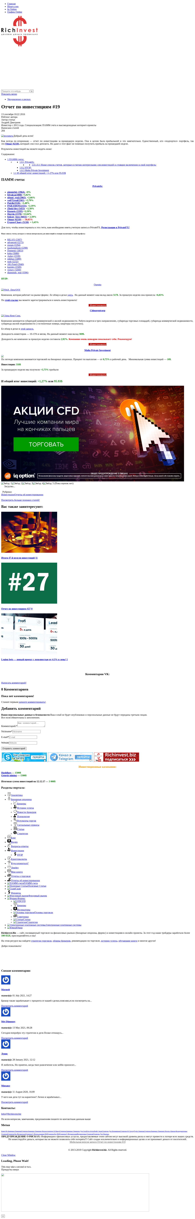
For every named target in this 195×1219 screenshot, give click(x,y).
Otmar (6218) (12, 143)
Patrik (10, 203)
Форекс (21, 898)
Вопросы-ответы (19, 846)
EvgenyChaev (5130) (18, 222)
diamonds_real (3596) (17, 272)
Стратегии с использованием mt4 (36, 1134)
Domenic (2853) (15, 250)
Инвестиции (7, 494)
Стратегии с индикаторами (68, 1134)
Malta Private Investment (34, 170)
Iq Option (12, 9)
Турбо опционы (139, 1131)
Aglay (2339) (13, 256)
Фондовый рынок (37, 895)
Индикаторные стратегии (85, 1134)
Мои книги (17, 872)
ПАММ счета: (15, 159)
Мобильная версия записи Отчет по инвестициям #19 (98, 1142)
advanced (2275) (15, 242)
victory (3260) (14, 270)
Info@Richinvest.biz (11, 1114)
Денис (4, 1053)
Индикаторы (23, 909)
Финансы (16, 893)
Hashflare (6, 772)
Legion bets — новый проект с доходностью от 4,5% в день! (33, 659)
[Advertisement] (92, 68)
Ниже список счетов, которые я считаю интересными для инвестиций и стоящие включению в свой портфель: (94, 165)
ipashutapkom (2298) (17, 248)
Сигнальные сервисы (28, 825)
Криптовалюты (19, 859)
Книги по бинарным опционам (11, 1131)
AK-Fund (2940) (15, 264)
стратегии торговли (41, 941)
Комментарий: (9, 726)
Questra (97, 284)
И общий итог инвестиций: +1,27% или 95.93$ (39, 173)
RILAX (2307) (14, 239)
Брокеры (21, 803)
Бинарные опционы (21, 799)
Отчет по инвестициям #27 (16, 608)
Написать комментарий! (13, 683)
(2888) (19, 195)
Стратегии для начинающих (111, 1131)
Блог (13, 837)
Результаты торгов (26, 820)
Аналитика (17, 795)
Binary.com (12, 6)
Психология (23, 816)
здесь (70, 295)
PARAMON (13, 206)
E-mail (5, 737)
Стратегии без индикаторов (16, 1134)
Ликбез (14, 867)
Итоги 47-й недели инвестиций (18, 558)
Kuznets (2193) (15, 211)
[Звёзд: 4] (38, 483)
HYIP (20, 855)
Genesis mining (9, 775)
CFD (23, 901)
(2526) (17, 203)
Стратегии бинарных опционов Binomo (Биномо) (160, 1131)
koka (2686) (13, 253)
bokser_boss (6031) (17, 216)
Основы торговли (43, 912)
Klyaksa (11, 195)
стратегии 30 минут (53, 1131)
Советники (23, 916)
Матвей (5, 989)
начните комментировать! (32, 702)
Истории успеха (25, 808)
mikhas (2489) (14, 259)
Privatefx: (27, 162)
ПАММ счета (31, 883)
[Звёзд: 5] (48, 483)
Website (5, 742)
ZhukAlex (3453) (16, 208)
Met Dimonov (8, 1021)
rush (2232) (12, 261)
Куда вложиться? (19, 863)
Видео (14, 842)
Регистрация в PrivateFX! (115, 227)
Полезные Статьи (37, 886)
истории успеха (109, 941)
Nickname (6, 731)
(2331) (23, 206)
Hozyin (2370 (14, 214)
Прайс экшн (98, 1131)
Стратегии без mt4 (53, 1134)
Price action (90, 1131)
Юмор (19, 927)
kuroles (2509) (14, 267)
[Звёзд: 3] (27, 483)
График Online (14, 12)
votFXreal (12, 200)
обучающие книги (128, 941)
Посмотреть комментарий (14, 1006)
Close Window (8, 1155)
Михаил (5, 1085)
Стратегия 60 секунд (127, 1131)
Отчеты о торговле (21, 876)
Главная (11, 3)
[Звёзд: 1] (6, 483)
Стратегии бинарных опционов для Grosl (73, 1131)
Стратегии (22, 833)
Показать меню (9, 94)
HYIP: (25, 167)
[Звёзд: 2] (17, 483)
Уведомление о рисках (19, 99)
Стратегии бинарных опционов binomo (34, 1131)
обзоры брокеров (62, 941)
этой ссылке (11, 300)
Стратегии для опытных (101, 1134)
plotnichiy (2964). (16, 192)
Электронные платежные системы (63, 925)
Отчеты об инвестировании (28, 494)
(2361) (21, 200)
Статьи (20, 829)
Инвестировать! (97, 305)
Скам (18, 888)
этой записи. (27, 328)
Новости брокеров (26, 812)
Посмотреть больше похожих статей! (20, 500)
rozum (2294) (13, 245)
